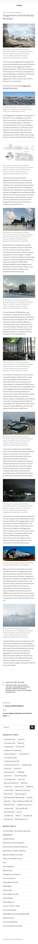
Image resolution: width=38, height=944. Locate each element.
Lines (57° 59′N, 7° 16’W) (11, 906)
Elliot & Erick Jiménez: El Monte (13, 843)
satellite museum (24, 690)
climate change (10, 754)
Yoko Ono (8, 819)
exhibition (26, 765)
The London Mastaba (10, 922)
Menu (20, 5)
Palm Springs (20, 794)
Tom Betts (8, 816)
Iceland (17, 768)
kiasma (9, 688)
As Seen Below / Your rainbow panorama (16, 831)
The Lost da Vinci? (9, 878)
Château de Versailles (12, 750)
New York (8, 794)
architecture (11, 682)
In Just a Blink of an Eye (11, 894)
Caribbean (8, 747)
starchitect (11, 692)
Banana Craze (7, 870)
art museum (22, 685)
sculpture (8, 808)
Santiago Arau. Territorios (12, 874)
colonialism (24, 754)
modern (7, 787)
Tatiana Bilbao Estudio (10, 882)
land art (8, 776)
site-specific (21, 808)
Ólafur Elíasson (21, 819)
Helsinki (21, 682)
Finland (9, 687)
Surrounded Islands (9, 910)
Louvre (21, 779)
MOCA (24, 783)
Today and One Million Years (12, 858)
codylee (18, 12)
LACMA (20, 772)
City (4, 862)
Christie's (20, 747)
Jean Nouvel (9, 772)
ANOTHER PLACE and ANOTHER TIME (16, 914)
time (19, 812)
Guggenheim (17, 687)
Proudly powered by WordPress (13, 939)
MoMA (29, 787)
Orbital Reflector (8, 902)
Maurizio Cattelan (11, 783)
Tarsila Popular (8, 898)
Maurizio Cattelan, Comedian (13, 855)
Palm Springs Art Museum (14, 797)
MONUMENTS (8, 835)
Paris (29, 797)
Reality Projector (8, 918)
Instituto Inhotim (9, 839)
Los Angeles (9, 779)
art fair (21, 739)
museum (8, 790)
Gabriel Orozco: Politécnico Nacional (15, 847)
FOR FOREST (7, 886)
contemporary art (11, 761)
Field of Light (7, 890)
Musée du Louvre (23, 790)
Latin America (20, 776)
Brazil (21, 743)
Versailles (27, 816)
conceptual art (10, 758)
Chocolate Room (8, 866)
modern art (19, 787)
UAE (18, 816)
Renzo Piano (9, 805)
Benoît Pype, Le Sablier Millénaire (14, 851)
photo (7, 801)
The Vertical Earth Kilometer (13, 926)
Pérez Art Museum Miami (22, 801)
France (7, 768)
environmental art (11, 765)
